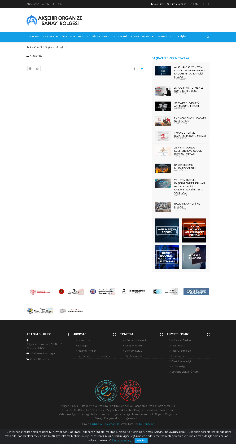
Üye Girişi (158, 4)
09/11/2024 (180, 108)
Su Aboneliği (178, 366)
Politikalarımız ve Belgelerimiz (94, 356)
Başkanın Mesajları (55, 47)
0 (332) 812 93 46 (39, 359)
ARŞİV (45, 4)
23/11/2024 (180, 93)
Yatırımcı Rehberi (86, 350)
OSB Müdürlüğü (133, 356)
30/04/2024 (180, 138)
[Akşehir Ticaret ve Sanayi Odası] (39, 311)
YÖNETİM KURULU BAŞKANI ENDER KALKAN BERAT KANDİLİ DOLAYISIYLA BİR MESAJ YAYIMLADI (189, 186)
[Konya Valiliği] (71, 291)
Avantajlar (82, 345)
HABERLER (148, 36)
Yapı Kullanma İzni (181, 350)
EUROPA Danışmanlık (104, 424)
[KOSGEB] (165, 291)
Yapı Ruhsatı (178, 345)
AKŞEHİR (123, 36)
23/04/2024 (180, 156)
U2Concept (146, 424)
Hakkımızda (84, 340)
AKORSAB (49, 36)
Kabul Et (141, 440)
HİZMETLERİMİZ (102, 36)
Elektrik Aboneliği (181, 361)
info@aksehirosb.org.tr (42, 353)
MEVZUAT (84, 36)
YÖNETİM (66, 36)
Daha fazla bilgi (122, 440)
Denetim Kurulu (133, 350)
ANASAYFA (32, 4)
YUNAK (135, 36)
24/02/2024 (180, 195)
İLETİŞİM (57, 4)
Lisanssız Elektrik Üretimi (185, 371)
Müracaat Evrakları (181, 340)
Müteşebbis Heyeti (135, 340)
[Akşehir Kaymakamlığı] (102, 291)
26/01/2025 (180, 79)
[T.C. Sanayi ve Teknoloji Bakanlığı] (39, 291)
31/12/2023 (180, 209)
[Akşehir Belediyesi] (133, 291)
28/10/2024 (180, 123)
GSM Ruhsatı (178, 356)
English (193, 4)
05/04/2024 (180, 170)
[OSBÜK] (196, 291)
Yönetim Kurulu (133, 345)
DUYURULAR (165, 36)
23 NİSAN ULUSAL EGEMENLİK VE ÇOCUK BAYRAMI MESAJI (188, 151)
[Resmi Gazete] (71, 311)
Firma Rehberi (178, 4)
